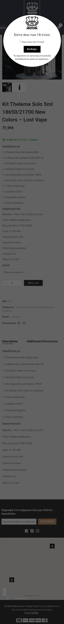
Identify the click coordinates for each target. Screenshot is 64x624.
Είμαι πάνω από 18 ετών (33, 42)
